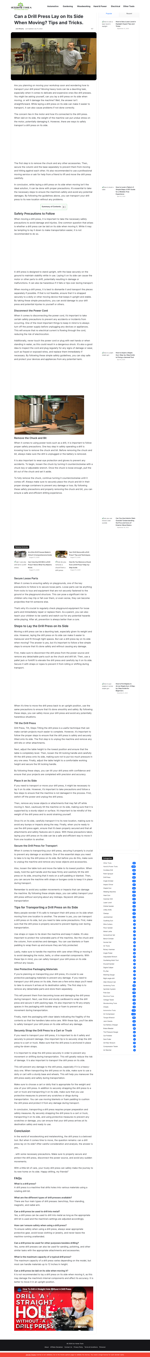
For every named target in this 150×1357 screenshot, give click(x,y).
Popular (109, 13)
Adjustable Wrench (110, 957)
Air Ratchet (107, 1050)
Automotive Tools (109, 1010)
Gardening (68, 6)
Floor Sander (108, 928)
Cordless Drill (108, 870)
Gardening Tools (109, 985)
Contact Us (68, 1347)
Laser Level (107, 902)
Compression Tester (110, 1046)
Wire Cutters (107, 924)
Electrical (115, 6)
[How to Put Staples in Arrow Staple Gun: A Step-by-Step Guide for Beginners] (108, 765)
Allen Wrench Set (109, 982)
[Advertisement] (53, 145)
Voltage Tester (108, 1000)
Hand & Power (100, 6)
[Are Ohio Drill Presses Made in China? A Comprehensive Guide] (20, 554)
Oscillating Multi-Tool (111, 960)
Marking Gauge (109, 975)
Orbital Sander (108, 906)
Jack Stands (107, 1021)
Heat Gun (106, 895)
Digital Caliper (108, 967)
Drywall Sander (108, 964)
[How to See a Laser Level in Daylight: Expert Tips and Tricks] (108, 103)
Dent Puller (107, 1039)
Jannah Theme (31, 1355)
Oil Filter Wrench (109, 1043)
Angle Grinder (108, 881)
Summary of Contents (51, 206)
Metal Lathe (107, 931)
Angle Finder (107, 953)
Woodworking (83, 6)
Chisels (105, 1007)
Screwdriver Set (109, 935)
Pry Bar (106, 971)
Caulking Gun (108, 921)
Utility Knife (107, 910)
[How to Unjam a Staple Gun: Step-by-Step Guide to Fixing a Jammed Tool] (108, 434)
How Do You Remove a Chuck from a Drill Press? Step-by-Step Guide (80, 564)
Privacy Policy (78, 1347)
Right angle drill (108, 978)
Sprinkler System (109, 989)
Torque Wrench (109, 1017)
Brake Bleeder (108, 1028)
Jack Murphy (19, 29)
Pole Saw (106, 993)
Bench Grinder (108, 939)
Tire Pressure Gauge (110, 1032)
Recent (129, 13)
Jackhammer (108, 917)
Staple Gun (107, 888)
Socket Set (107, 942)
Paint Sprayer (108, 874)
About (47, 1347)
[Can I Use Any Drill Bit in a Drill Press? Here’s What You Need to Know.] (20, 565)
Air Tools (106, 946)
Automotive (53, 6)
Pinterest (102, 1347)
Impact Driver (108, 884)
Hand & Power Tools (110, 866)
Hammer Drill (108, 899)
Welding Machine (109, 892)
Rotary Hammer (109, 949)
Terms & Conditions (91, 1347)
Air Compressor (109, 1014)
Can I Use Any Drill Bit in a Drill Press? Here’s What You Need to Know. (40, 564)
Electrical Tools (108, 996)
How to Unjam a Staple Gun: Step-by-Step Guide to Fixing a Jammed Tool (125, 355)
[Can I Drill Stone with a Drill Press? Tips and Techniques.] (61, 554)
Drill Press (106, 877)
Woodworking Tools (110, 1003)
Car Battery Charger (110, 1025)
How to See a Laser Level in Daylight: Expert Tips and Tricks (126, 24)
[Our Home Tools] (21, 6)
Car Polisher (107, 1036)
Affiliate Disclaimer (56, 1347)
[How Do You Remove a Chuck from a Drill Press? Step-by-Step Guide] (61, 566)
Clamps (106, 913)
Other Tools (128, 6)
